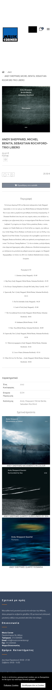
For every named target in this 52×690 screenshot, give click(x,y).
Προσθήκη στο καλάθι (27, 185)
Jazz (9, 72)
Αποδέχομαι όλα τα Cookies (33, 685)
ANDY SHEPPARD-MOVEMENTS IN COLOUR (26, 466)
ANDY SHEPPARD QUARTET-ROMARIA (26, 567)
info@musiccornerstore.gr (18, 640)
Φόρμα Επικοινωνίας (11, 645)
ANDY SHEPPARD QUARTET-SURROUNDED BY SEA (26, 516)
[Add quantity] (11, 174)
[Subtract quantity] (5, 174)
